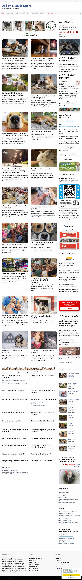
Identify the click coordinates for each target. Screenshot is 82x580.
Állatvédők (35, 13)
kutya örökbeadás (63, 497)
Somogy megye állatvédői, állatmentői (14, 445)
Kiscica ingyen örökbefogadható (67, 502)
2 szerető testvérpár (64, 492)
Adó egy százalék (59, 564)
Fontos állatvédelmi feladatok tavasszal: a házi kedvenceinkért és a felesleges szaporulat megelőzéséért (15, 171)
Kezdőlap (42, 13)
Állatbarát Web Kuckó (34, 562)
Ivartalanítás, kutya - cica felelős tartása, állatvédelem (15, 472)
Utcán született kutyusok (73, 391)
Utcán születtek (71, 446)
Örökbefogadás (32, 560)
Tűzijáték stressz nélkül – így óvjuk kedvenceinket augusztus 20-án (42, 59)
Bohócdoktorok (59, 568)
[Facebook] (75, 1)
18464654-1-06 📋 (29, 34)
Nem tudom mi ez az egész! (66, 543)
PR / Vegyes (6, 467)
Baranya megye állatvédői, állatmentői (43, 376)
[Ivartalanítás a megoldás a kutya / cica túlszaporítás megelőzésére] (63, 374)
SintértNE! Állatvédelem (34, 564)
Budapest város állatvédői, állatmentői (14, 399)
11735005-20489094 (70, 121)
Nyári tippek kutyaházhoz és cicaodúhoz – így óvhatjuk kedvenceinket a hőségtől (15, 134)
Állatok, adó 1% (71, 439)
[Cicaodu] (63, 415)
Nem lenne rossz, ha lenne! (66, 538)
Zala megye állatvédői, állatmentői (41, 461)
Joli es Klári (62, 495)
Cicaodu (70, 415)
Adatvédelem (11, 578)
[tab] (62, 370)
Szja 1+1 (58, 566)
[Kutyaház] (63, 423)
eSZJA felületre (68, 66)
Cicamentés (33, 404)
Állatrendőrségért (33, 566)
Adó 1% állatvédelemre (16, 5)
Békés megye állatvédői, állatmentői (13, 390)
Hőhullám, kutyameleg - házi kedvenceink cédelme (73, 385)
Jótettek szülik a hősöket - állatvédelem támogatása (15, 384)
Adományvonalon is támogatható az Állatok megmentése (42, 243)
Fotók (28, 13)
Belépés (13, 1)
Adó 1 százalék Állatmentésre (62, 562)
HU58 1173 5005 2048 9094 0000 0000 (69, 126)
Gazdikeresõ (50, 13)
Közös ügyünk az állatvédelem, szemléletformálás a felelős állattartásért (40, 280)
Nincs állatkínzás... (64, 540)
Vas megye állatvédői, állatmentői (41, 454)
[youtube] (79, 1)
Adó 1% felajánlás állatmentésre (41, 131)
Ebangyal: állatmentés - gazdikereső (39, 402)
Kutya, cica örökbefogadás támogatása (71, 409)
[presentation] (62, 370)
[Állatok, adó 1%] (63, 439)
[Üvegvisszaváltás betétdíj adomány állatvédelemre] (69, 196)
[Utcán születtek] (63, 447)
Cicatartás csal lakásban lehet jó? (10, 470)
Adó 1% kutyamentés (33, 568)
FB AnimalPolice (59, 560)
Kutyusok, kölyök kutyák (73, 399)
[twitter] (77, 1)
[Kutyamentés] (63, 431)
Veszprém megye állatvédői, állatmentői (15, 461)
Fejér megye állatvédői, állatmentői (13, 412)
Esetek (16, 13)
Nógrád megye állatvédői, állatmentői (14, 438)
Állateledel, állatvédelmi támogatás (13, 274)
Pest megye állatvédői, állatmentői (42, 438)
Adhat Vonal (10, 13)
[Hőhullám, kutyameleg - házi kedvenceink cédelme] (63, 383)
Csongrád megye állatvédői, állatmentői (43, 399)
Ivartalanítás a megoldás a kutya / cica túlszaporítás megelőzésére (73, 376)
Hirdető (22, 13)
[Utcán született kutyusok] (63, 391)
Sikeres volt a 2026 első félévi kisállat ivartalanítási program (43, 97)
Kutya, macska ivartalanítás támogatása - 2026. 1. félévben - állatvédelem (15, 317)
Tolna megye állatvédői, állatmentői (13, 454)
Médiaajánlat (17, 578)
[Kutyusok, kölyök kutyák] (63, 399)
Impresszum (5, 578)
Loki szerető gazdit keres (65, 494)
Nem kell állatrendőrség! (65, 542)
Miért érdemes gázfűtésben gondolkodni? (12, 474)
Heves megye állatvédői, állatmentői (42, 421)
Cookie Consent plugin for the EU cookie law (71, 577)
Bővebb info (71, 572)
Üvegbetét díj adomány (34, 570)
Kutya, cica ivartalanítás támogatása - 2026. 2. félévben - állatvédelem (14, 59)
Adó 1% (2, 13)
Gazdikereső (58, 558)
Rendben (71, 575)
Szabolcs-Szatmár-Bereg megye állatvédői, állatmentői (41, 446)
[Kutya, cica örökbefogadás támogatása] (63, 407)
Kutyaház (70, 423)
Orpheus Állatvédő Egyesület (38, 405)
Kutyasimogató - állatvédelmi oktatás (14, 244)
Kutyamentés (71, 431)
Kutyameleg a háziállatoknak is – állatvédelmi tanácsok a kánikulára (13, 94)
